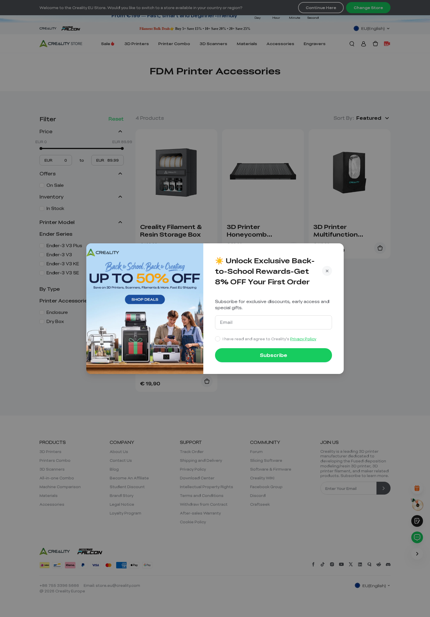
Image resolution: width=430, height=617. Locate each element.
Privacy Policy (303, 338)
